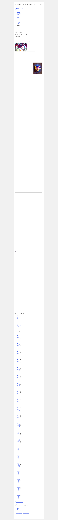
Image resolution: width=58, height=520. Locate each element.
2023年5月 (18, 377)
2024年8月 (18, 360)
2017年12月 (18, 451)
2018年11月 (18, 439)
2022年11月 (18, 384)
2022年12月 (18, 383)
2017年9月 (18, 455)
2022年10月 (18, 385)
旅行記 (17, 318)
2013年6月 (18, 498)
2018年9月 (18, 441)
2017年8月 (18, 456)
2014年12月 (18, 487)
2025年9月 (18, 345)
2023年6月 (18, 376)
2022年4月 (18, 392)
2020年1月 (18, 423)
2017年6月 (18, 458)
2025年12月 (18, 342)
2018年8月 (18, 442)
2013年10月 (18, 496)
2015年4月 (18, 483)
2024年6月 (18, 362)
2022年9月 (18, 386)
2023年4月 (18, 378)
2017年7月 (18, 457)
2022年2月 (18, 394)
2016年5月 (18, 473)
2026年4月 (18, 337)
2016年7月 (18, 471)
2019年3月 (18, 434)
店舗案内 (18, 23)
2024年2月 (18, 367)
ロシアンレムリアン (19, 325)
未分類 (17, 315)
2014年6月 (18, 489)
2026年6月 (18, 335)
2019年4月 (18, 433)
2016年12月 (18, 465)
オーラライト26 (19, 327)
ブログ (18, 22)
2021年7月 (18, 402)
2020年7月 (18, 416)
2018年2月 (18, 449)
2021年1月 (18, 409)
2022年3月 (18, 393)
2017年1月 (18, 464)
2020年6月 (18, 417)
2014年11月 (18, 488)
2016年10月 (18, 467)
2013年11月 (18, 495)
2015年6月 (18, 482)
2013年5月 (18, 499)
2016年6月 (18, 472)
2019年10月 (18, 426)
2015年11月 (18, 479)
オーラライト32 (19, 316)
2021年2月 (18, 408)
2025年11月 (18, 343)
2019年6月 (18, 431)
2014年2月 (18, 491)
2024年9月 (18, 359)
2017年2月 (18, 463)
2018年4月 (18, 447)
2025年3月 (18, 352)
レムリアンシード (19, 326)
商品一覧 (18, 17)
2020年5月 (18, 418)
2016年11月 (18, 466)
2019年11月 (18, 425)
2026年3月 (18, 338)
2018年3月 (18, 448)
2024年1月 (18, 368)
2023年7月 (18, 375)
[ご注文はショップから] (18, 513)
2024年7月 (18, 361)
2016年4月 (18, 474)
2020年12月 (18, 410)
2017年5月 (18, 459)
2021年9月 (18, 400)
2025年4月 (18, 351)
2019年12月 (18, 424)
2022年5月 (18, 391)
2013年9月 (18, 497)
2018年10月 (18, 440)
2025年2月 (18, 353)
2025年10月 (18, 344)
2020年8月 (18, 415)
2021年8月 (18, 401)
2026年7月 (18, 334)
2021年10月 (18, 399)
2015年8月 (18, 481)
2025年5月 (18, 350)
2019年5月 (18, 432)
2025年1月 (18, 354)
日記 (17, 317)
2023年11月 (18, 370)
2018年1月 (18, 450)
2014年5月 (18, 490)
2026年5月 (18, 336)
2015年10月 (18, 480)
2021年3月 (18, 407)
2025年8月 (18, 346)
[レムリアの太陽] (19, 8)
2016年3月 (18, 475)
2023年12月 (18, 369)
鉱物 (17, 324)
